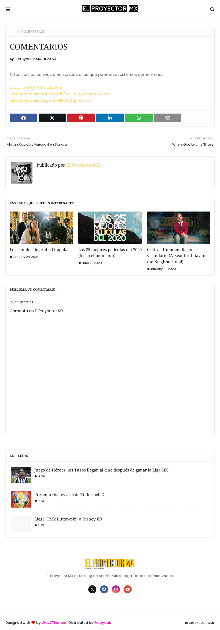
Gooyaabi (103, 622)
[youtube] (128, 589)
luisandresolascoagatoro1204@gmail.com (51, 100)
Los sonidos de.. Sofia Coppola (38, 249)
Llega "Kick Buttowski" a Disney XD (68, 519)
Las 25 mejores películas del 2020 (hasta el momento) (110, 252)
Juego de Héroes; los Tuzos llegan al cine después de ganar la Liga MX (101, 470)
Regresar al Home (200, 623)
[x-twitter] (92, 589)
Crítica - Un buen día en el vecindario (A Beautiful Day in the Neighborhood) (176, 255)
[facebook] (104, 589)
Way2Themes (54, 622)
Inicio (14, 31)
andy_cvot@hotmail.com (35, 87)
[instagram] (116, 589)
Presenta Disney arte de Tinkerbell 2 (69, 494)
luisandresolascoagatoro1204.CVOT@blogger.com (60, 94)
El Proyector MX (27, 58)
